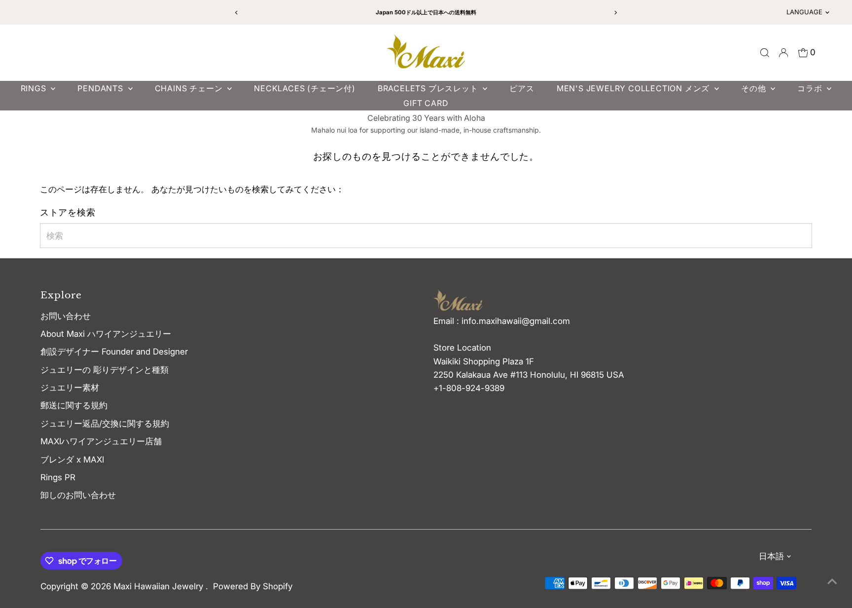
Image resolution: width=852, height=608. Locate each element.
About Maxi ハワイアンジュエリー (105, 334)
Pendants (101, 88)
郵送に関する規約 (73, 405)
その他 (754, 88)
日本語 (771, 556)
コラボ (810, 88)
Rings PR (57, 477)
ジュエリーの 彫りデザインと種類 (108, 370)
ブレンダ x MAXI (72, 460)
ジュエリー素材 (69, 388)
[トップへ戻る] (832, 581)
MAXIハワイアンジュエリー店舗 (101, 441)
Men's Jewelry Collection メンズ (634, 88)
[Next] (615, 12)
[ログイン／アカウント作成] (783, 52)
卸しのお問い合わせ (78, 495)
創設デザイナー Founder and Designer (114, 352)
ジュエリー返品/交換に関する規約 (104, 424)
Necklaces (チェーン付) (304, 88)
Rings (35, 88)
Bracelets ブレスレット (429, 88)
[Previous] (236, 12)
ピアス (521, 88)
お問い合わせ (65, 316)
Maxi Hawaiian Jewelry (159, 586)
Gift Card (425, 103)
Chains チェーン (190, 88)
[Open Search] (764, 52)
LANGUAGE (804, 12)
